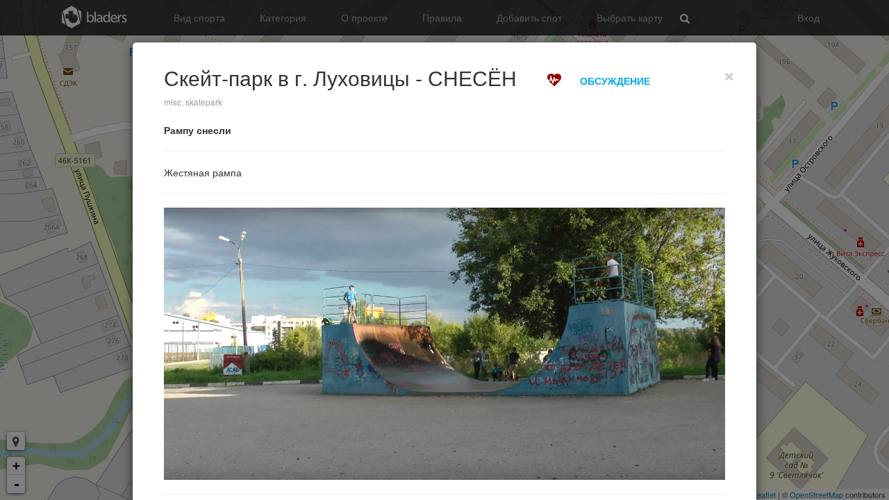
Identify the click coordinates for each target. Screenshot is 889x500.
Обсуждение (615, 81)
